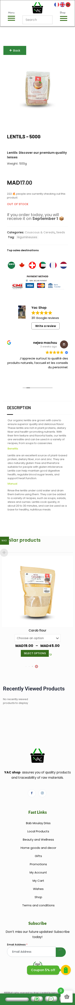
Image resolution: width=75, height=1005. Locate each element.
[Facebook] (32, 793)
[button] (49, 645)
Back (16, 50)
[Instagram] (42, 793)
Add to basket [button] (35, 644)
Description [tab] (19, 407)
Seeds (60, 232)
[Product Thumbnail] (60, 67)
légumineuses (27, 237)
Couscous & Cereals (40, 232)
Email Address (17, 944)
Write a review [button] (45, 326)
